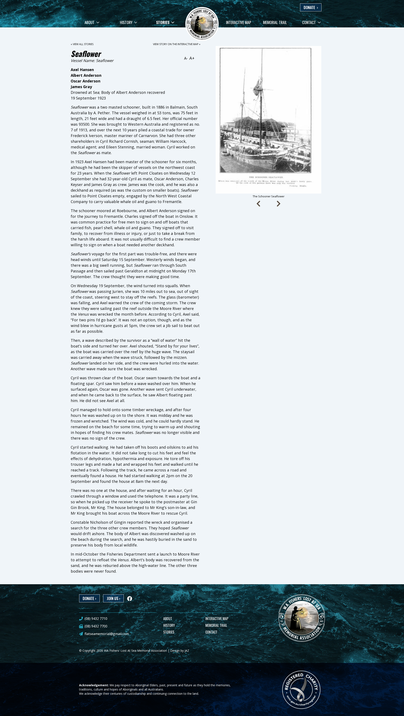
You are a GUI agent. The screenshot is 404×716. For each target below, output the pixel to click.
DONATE (311, 7)
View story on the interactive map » (176, 44)
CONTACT (211, 632)
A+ (191, 58)
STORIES (168, 632)
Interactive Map (238, 22)
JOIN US (113, 598)
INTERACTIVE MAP (216, 618)
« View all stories (82, 44)
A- (186, 58)
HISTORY (169, 625)
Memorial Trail (275, 22)
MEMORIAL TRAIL (216, 625)
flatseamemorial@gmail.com (107, 633)
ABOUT (167, 618)
